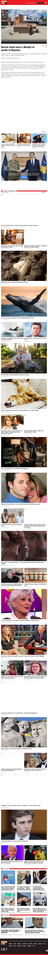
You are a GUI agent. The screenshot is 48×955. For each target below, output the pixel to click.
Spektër (24, 945)
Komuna (35, 943)
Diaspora (19, 945)
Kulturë (10, 945)
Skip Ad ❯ (42, 178)
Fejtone (40, 943)
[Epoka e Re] (4, 3)
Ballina (10, 943)
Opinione (30, 943)
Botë (44, 943)
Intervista (25, 943)
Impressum (3, 950)
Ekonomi (19, 943)
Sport (15, 945)
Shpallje (29, 945)
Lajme (14, 943)
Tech (33, 945)
